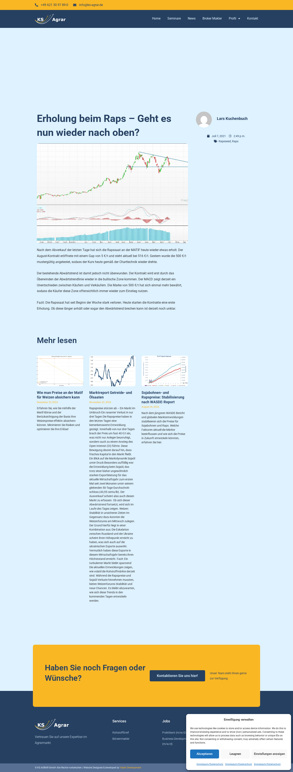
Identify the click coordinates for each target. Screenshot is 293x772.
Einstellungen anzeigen (269, 754)
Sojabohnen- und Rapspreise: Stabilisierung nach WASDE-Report (163, 397)
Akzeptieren (204, 754)
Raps (235, 141)
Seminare (174, 18)
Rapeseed (225, 141)
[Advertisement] (146, 68)
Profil (232, 18)
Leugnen (235, 754)
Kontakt (252, 18)
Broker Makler (212, 18)
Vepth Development (130, 767)
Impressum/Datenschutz (210, 764)
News (192, 18)
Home (156, 18)
